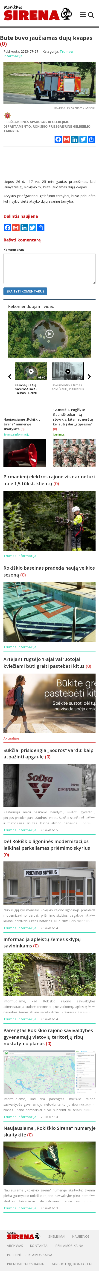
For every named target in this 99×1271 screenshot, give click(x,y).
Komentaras (13, 249)
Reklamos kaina (69, 1245)
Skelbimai (56, 1236)
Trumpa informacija (19, 830)
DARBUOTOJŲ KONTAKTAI (71, 1264)
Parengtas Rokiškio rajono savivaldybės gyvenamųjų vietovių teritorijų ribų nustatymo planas (48, 1037)
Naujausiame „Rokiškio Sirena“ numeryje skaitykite (22, 424)
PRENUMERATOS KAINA (25, 1264)
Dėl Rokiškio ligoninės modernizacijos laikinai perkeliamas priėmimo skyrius (46, 844)
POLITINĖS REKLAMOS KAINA (29, 1255)
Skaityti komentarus (25, 291)
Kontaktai (39, 1245)
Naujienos (81, 1236)
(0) (3, 43)
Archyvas (15, 1245)
